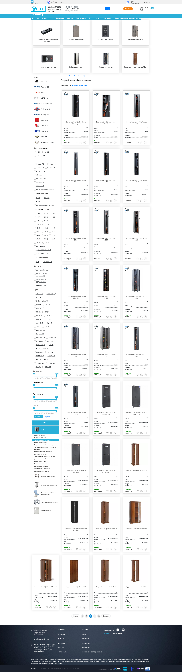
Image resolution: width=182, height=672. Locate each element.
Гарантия (61, 647)
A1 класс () (40, 171)
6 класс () (51, 168)
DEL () (38, 305)
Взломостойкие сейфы (41, 471)
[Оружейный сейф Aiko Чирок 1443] (76, 338)
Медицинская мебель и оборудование (48, 493)
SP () (48, 319)
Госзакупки (86, 639)
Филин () (40, 363)
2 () (47, 152)
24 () (38, 235)
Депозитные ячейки (40, 459)
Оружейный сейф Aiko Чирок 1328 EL (76, 297)
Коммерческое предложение (128, 18)
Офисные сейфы (39, 435)
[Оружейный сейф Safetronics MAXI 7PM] (136, 396)
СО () (38, 359)
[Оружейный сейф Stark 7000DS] (136, 454)
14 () (46, 228)
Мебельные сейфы (40, 438)
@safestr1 (34, 3)
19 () (46, 232)
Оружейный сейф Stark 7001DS (136, 529)
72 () (53, 239)
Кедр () (50, 341)
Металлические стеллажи (49, 485)
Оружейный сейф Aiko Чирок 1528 (76, 413)
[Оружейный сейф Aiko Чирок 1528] (76, 396)
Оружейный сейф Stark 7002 (76, 587)
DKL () (47, 305)
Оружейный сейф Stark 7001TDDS (45, 587)
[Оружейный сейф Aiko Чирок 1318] (106, 164)
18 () (38, 232)
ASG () (39, 297)
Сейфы (43, 430)
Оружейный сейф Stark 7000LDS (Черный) (76, 529)
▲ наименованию (77, 85)
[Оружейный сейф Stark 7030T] (136, 570)
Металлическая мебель (48, 476)
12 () (38, 228)
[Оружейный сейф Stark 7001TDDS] (46, 570)
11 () (47, 224)
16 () (53, 228)
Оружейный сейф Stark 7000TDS (106, 529)
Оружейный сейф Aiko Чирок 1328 (136, 239)
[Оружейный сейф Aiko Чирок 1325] (106, 222)
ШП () (38, 367)
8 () (46, 221)
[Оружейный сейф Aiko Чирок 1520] (136, 338)
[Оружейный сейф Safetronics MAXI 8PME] (106, 454)
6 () (53, 217)
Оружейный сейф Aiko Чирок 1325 (106, 239)
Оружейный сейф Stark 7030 (106, 587)
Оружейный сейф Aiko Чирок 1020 (106, 123)
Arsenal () (51, 294)
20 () (53, 232)
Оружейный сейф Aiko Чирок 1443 (76, 355)
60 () (46, 239)
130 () (38, 243)
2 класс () (40, 168)
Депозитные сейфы (40, 454)
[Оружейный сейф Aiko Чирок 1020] (106, 106)
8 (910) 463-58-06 (42, 632)
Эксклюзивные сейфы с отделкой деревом (45, 448)
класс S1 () (40, 186)
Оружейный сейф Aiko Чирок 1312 (76, 181)
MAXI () (39, 319)
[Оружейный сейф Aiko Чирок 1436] (136, 280)
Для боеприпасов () (43, 250)
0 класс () (40, 164)
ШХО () (48, 367)
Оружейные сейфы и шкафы (43, 440)
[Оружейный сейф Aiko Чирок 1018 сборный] (76, 106)
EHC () (38, 308)
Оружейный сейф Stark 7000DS (136, 471)
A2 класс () (40, 175)
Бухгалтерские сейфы (41, 466)
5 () (46, 217)
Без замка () (41, 285)
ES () (38, 312)
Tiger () (49, 323)
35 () (53, 235)
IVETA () (39, 316)
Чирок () (51, 363)
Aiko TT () (39, 294)
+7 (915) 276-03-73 (57, 2)
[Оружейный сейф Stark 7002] (76, 570)
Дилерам (61, 639)
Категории (45, 423)
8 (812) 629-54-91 (42, 634)
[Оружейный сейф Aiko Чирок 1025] (136, 106)
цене (85, 85)
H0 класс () (41, 179)
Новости (85, 630)
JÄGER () (49, 316)
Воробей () (40, 338)
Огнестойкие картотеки (41, 461)
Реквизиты (94, 18)
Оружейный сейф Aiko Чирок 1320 (76, 239)
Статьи (84, 634)
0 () (38, 198)
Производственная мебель (49, 502)
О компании (47, 18)
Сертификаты (62, 652)
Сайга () (51, 352)
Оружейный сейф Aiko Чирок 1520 (136, 355)
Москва (127, 9)
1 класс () (52, 164)
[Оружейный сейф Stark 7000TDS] (106, 512)
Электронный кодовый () (41, 281)
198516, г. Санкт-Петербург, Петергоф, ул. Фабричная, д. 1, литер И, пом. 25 (43, 649)
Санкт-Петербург (117, 633)
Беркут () (40, 334)
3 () (37, 156)
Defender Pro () (42, 301)
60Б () (38, 201)
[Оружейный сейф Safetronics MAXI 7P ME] (106, 396)
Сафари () (51, 356)
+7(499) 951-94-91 (71, 7)
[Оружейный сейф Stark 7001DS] (136, 512)
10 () (38, 224)
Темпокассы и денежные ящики (44, 456)
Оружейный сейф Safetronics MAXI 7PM (136, 413)
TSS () (47, 326)
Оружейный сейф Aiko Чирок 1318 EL (136, 181)
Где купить (81, 18)
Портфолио (86, 643)
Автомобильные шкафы (42, 468)
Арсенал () (40, 330)
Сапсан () (40, 356)
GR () (47, 312)
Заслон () (52, 338)
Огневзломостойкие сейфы (43, 451)
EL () (47, 308)
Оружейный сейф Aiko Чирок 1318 (106, 181)
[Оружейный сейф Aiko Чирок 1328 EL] (76, 280)
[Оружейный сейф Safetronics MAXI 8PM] (76, 454)
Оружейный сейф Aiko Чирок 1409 (106, 297)
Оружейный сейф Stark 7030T (136, 587)
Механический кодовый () (41, 275)
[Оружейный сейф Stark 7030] (106, 570)
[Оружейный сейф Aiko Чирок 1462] (106, 338)
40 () (38, 239)
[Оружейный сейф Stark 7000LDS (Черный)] (76, 512)
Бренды (35, 18)
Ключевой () (42, 270)
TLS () (38, 326)
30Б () (47, 198)
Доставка (60, 18)
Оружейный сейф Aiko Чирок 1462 (106, 355)
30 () (46, 235)
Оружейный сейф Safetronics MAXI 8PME (106, 471)
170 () (47, 243)
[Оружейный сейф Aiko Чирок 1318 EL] (136, 164)
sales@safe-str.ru (43, 639)
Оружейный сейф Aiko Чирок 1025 (136, 123)
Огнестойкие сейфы (40, 442)
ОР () (38, 348)
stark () (39, 323)
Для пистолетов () (43, 253)
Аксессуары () (41, 246)
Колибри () (40, 345)
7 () (38, 221)
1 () (38, 152)
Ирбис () (39, 341)
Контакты (107, 18)
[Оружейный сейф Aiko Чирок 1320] (76, 222)
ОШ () (47, 348)
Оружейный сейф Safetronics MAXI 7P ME (106, 413)
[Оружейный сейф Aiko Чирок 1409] (106, 280)
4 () (44, 156)
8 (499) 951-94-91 (42, 630)
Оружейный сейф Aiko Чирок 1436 (136, 297)
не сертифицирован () (45, 189)
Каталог (38, 14)
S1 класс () (40, 182)
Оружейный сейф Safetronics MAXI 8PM (76, 471)
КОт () (51, 345)
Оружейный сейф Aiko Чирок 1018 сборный (76, 123)
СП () (46, 359)
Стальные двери (46, 510)
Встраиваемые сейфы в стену (43, 445)
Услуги (70, 18)
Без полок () (47, 262)
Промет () (40, 352)
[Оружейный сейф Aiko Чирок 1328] (136, 222)
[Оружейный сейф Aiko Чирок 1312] (76, 164)
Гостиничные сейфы (40, 464)
